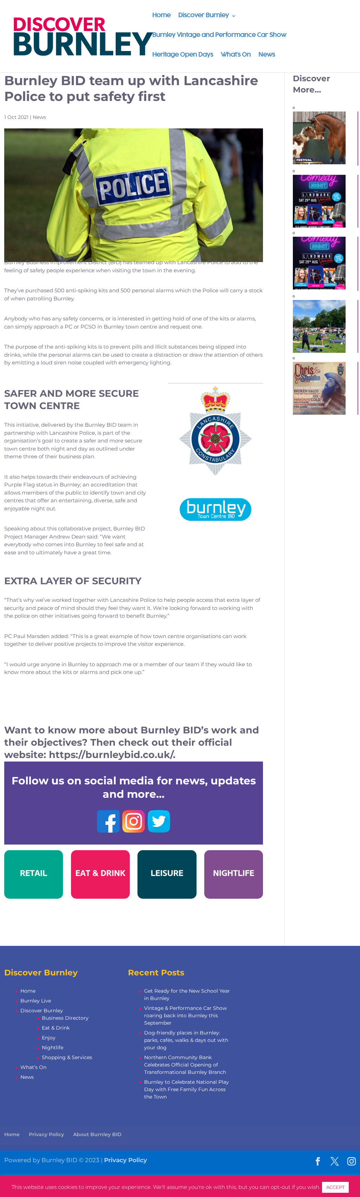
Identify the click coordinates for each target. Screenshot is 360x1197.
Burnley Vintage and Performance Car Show (219, 35)
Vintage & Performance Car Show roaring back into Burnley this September (185, 1015)
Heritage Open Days (182, 55)
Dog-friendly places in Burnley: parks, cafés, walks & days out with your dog (186, 1040)
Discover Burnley (203, 16)
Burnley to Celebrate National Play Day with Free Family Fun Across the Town (186, 1089)
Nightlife (52, 1047)
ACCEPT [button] (335, 1187)
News (266, 55)
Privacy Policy (46, 1134)
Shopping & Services (67, 1057)
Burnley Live (35, 1001)
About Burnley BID (97, 1134)
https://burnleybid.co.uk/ (111, 754)
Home (161, 16)
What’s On (236, 55)
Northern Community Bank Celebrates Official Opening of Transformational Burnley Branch (185, 1064)
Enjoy (49, 1037)
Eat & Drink (56, 1028)
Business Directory (65, 1018)
